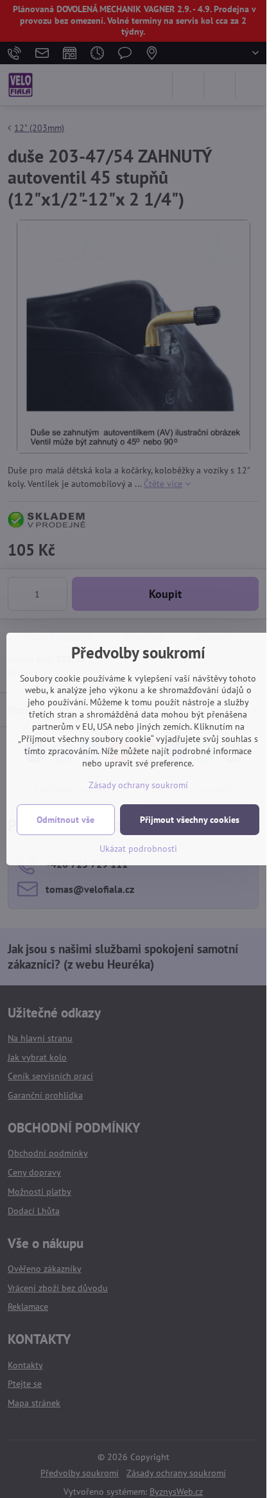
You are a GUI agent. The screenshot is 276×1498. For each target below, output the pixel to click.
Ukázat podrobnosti (138, 848)
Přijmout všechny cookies (189, 819)
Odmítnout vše (65, 819)
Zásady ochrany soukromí (138, 785)
